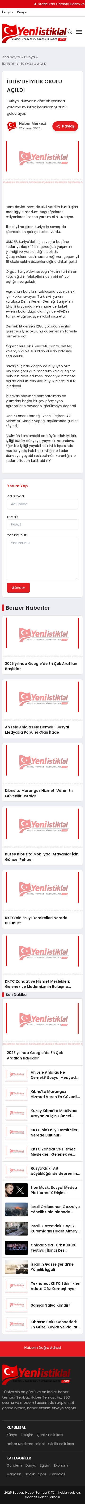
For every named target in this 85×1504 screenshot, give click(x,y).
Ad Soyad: (16, 496)
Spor (42, 1474)
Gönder (18, 587)
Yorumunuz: (17, 534)
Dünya (31, 1465)
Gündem (14, 1465)
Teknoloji (57, 1474)
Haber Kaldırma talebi (26, 1443)
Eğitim (45, 1465)
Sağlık (30, 1474)
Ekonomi (61, 1465)
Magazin (14, 1474)
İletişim (7, 12)
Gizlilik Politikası (61, 1443)
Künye (22, 12)
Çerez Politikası (50, 1434)
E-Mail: (12, 516)
